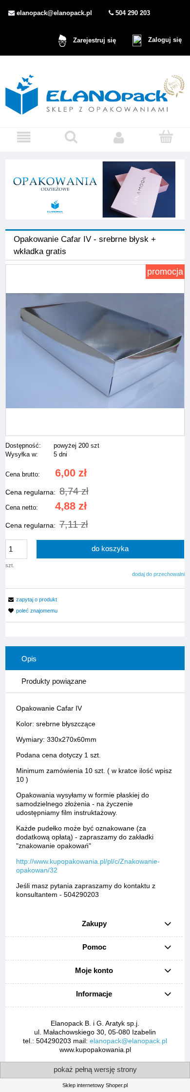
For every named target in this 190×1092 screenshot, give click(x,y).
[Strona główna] (95, 91)
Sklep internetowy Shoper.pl (95, 1085)
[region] (95, 189)
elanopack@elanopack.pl (128, 1041)
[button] (24, 137)
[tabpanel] (95, 801)
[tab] (95, 659)
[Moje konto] (119, 137)
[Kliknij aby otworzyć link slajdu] (95, 189)
